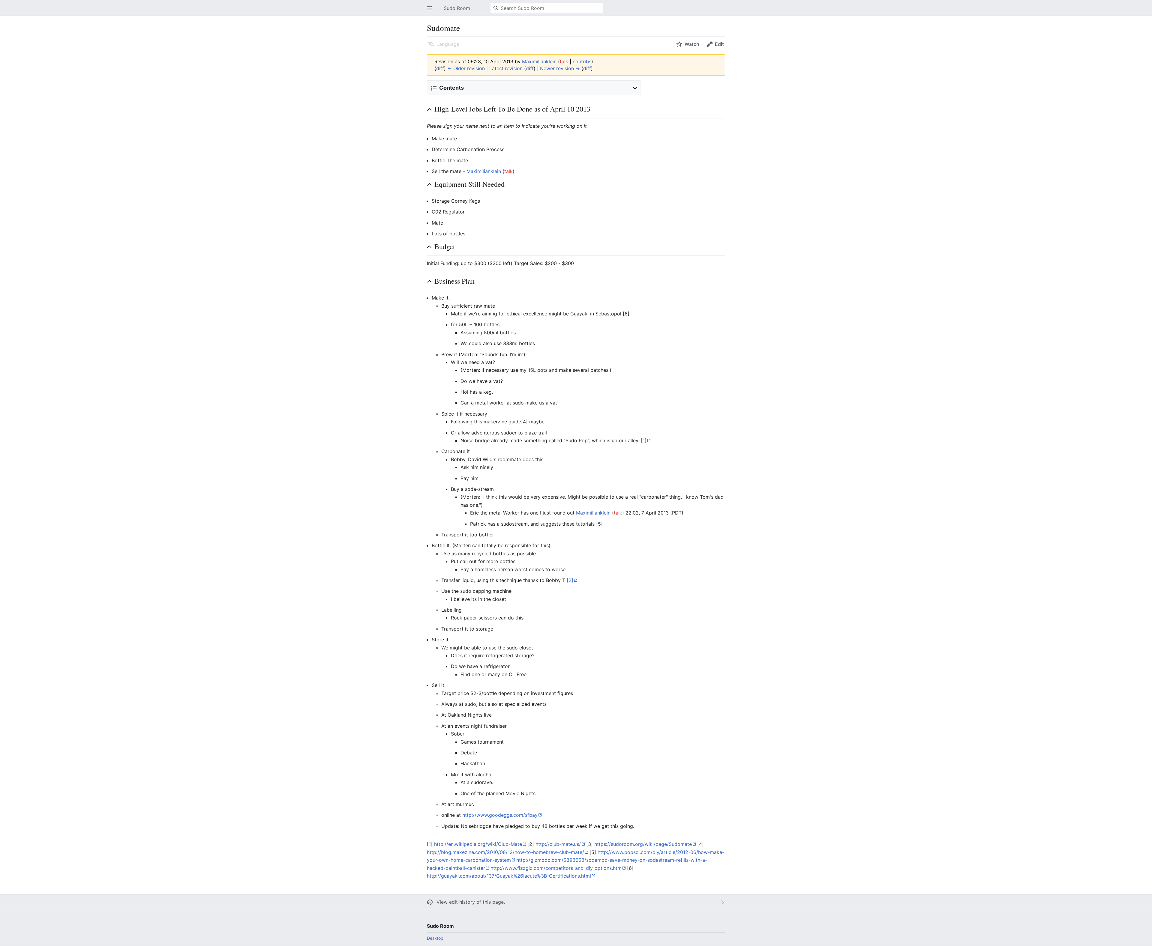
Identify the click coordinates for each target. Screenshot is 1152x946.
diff (440, 68)
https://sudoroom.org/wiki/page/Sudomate (643, 844)
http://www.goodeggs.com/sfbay (500, 815)
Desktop (435, 938)
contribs (582, 61)
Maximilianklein (483, 171)
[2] (570, 580)
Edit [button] (719, 44)
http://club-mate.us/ (558, 844)
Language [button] (447, 44)
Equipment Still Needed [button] (469, 184)
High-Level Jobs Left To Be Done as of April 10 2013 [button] (512, 109)
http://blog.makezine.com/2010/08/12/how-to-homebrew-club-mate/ (505, 852)
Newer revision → (560, 68)
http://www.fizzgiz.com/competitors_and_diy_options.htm (556, 868)
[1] (643, 440)
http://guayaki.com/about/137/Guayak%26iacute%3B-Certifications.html (509, 876)
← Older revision (466, 68)
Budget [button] (444, 246)
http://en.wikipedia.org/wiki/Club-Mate (478, 844)
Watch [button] (692, 44)
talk (564, 61)
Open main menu (431, 11)
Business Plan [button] (454, 281)
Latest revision (506, 68)
